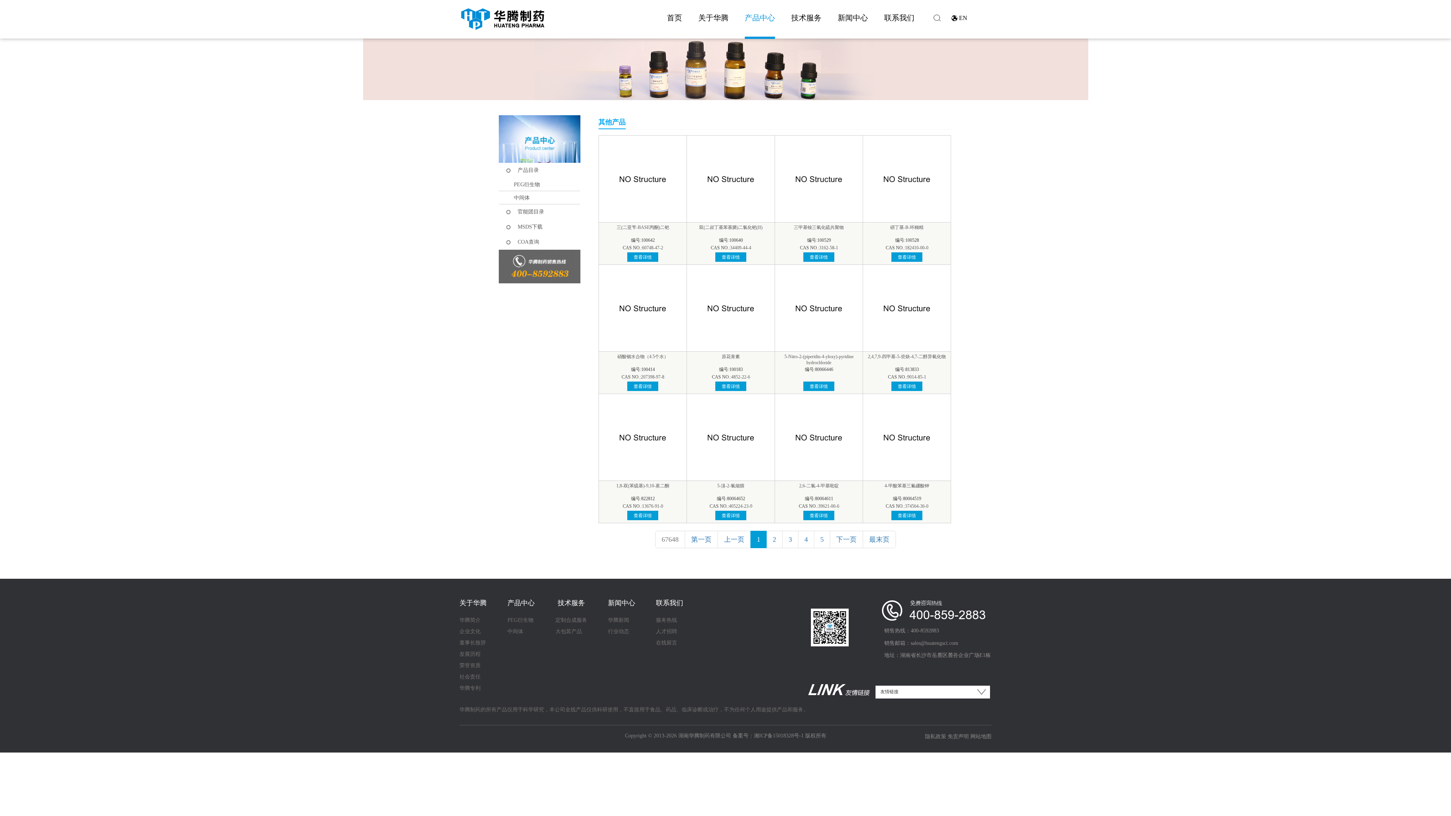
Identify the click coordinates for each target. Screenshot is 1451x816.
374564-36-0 (916, 506)
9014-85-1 (916, 377)
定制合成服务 (571, 620)
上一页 (734, 539)
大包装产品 (568, 631)
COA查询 (528, 242)
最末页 (879, 539)
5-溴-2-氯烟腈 (730, 485)
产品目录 (528, 170)
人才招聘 (666, 631)
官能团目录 (531, 212)
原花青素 (731, 356)
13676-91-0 (652, 506)
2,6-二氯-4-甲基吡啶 (819, 485)
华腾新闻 (618, 620)
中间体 (522, 198)
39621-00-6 (828, 506)
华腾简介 (470, 620)
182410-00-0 (916, 247)
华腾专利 (470, 688)
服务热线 (666, 620)
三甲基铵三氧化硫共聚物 (819, 227)
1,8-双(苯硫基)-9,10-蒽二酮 (642, 485)
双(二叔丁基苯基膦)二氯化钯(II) (731, 227)
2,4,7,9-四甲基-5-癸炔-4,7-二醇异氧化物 (907, 356)
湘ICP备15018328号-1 (779, 736)
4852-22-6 (740, 377)
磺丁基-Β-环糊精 (907, 227)
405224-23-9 (740, 506)
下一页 (846, 539)
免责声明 (958, 736)
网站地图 (981, 736)
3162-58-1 (828, 247)
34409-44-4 (740, 247)
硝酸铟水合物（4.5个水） (642, 356)
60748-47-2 (652, 247)
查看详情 (643, 257)
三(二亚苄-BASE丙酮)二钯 (643, 227)
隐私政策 (935, 736)
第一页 (701, 539)
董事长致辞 (472, 643)
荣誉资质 (470, 665)
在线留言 (666, 643)
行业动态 (618, 631)
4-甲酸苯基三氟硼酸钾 (907, 485)
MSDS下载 (530, 227)
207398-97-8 (652, 377)
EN (963, 18)
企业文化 (470, 631)
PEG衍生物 (527, 184)
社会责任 (470, 677)
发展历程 (470, 654)
